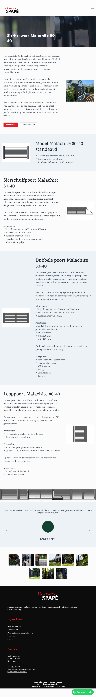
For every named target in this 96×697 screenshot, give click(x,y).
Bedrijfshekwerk (14, 626)
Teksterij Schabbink (39, 686)
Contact (10, 639)
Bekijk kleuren (28, 125)
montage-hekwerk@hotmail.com (21, 669)
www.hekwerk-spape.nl (17, 672)
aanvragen (11, 125)
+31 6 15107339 (13, 667)
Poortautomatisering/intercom (20, 633)
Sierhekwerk (12, 630)
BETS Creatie (60, 686)
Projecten (11, 636)
